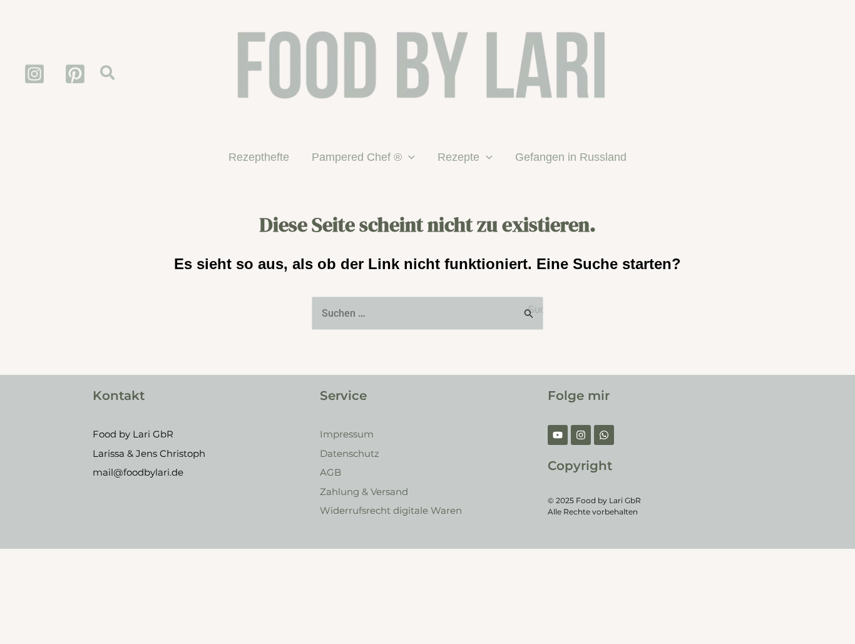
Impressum (347, 434)
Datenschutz (349, 453)
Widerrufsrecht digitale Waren (391, 510)
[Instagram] (34, 73)
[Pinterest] (75, 73)
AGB (330, 472)
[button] (108, 74)
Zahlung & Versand (364, 492)
